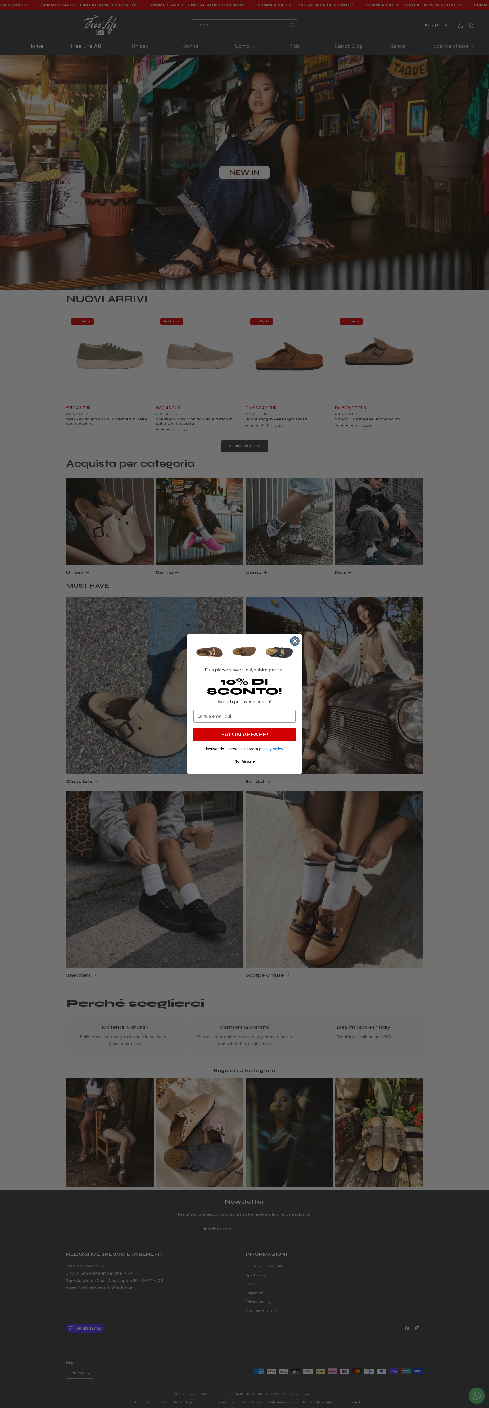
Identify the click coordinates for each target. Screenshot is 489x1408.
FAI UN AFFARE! (244, 734)
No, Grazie (244, 761)
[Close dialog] (294, 641)
